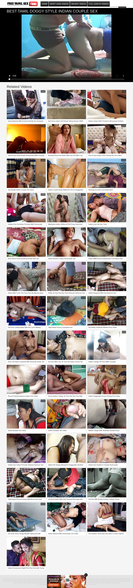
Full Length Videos (98, 4)
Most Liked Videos (59, 4)
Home (44, 4)
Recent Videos (78, 4)
